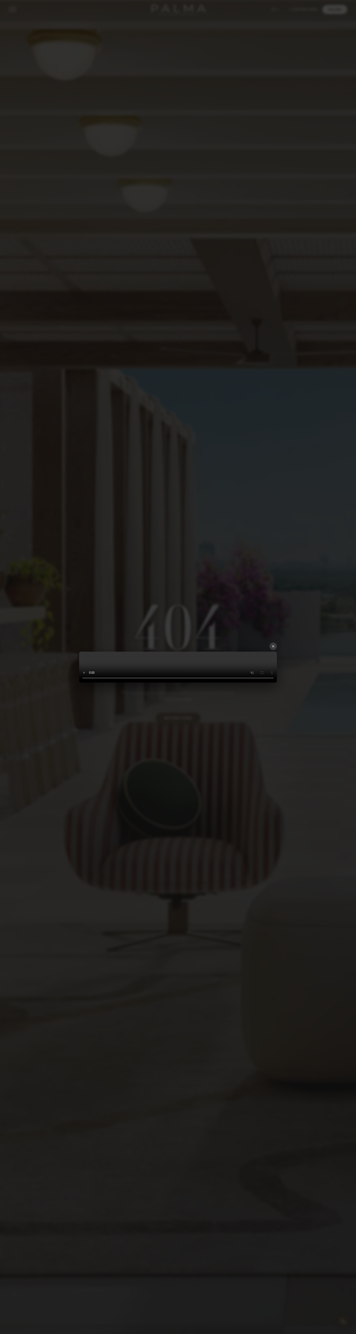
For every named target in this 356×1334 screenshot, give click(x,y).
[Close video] (273, 646)
